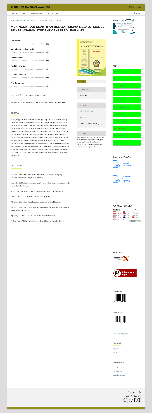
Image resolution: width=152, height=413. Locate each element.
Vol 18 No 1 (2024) (33, 20)
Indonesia (116, 352)
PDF (82, 81)
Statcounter (116, 243)
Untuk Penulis (117, 371)
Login (139, 7)
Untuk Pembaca (118, 368)
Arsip (23, 13)
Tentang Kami (52, 13)
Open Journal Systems (120, 334)
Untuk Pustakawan (119, 375)
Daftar (131, 7)
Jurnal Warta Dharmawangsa (30, 7)
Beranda (15, 20)
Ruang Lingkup (119, 86)
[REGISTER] (125, 277)
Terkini (14, 13)
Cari (137, 13)
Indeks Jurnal (118, 143)
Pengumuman (35, 13)
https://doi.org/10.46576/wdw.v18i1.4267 (31, 95)
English (115, 349)
